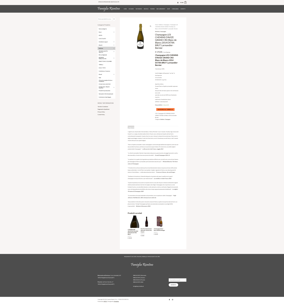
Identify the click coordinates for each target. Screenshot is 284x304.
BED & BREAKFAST (161, 8)
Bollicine (161, 24)
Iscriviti (173, 284)
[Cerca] (114, 19)
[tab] (131, 127)
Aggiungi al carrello (165, 109)
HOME (125, 8)
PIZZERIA (152, 8)
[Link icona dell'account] (178, 2)
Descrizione (131, 127)
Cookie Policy (101, 114)
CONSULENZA (175, 8)
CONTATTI (182, 8)
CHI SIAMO (131, 8)
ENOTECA (146, 8)
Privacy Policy (101, 112)
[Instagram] (172, 299)
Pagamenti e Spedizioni (103, 109)
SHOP (168, 8)
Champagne (166, 24)
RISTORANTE (139, 8)
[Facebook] (169, 299)
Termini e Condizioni (103, 106)
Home (156, 24)
